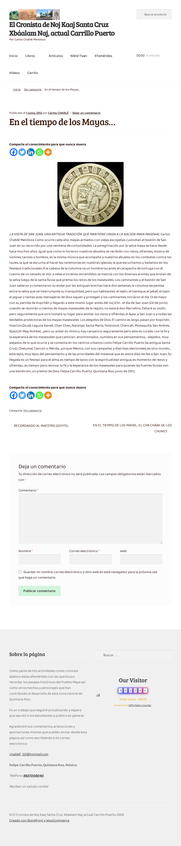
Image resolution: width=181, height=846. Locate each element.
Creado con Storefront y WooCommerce (39, 820)
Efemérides (103, 56)
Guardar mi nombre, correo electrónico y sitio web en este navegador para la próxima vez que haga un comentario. (88, 575)
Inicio (13, 56)
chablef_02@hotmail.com (28, 754)
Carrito (32, 73)
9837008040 (33, 776)
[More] (48, 152)
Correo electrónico (84, 551)
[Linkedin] (31, 152)
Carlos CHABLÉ (58, 113)
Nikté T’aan (78, 56)
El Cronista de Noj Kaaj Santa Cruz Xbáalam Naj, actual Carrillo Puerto (62, 28)
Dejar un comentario (86, 113)
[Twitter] (22, 152)
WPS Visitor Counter (139, 705)
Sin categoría (32, 89)
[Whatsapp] (39, 152)
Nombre (26, 551)
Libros (30, 56)
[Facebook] (13, 152)
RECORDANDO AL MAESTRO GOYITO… (41, 426)
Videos (14, 73)
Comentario (28, 490)
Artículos (56, 56)
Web (123, 551)
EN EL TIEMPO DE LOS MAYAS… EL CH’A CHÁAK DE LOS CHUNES (132, 428)
